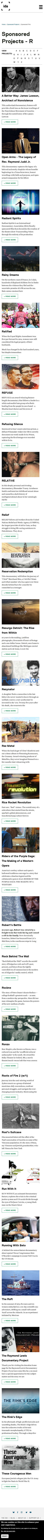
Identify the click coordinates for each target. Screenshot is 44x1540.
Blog (13, 1518)
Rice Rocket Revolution (16, 802)
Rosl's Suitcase (11, 1132)
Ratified (7, 331)
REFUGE (7, 392)
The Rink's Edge (12, 1416)
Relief (5, 514)
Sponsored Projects (13, 24)
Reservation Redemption (17, 571)
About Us (22, 1518)
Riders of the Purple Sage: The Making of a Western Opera (18, 861)
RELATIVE (8, 480)
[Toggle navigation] (41, 6)
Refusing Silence (12, 424)
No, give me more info (8, 1531)
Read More (11, 122)
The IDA (4, 1518)
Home (3, 24)
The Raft (7, 1299)
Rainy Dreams (10, 274)
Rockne (6, 987)
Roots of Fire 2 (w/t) (15, 1075)
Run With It (9, 1188)
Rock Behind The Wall (15, 956)
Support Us (34, 1518)
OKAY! (5, 1536)
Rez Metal (8, 745)
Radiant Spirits (11, 218)
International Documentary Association (5, 6)
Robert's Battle (11, 925)
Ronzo (6, 1044)
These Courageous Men (16, 1473)
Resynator (8, 689)
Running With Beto (14, 1245)
